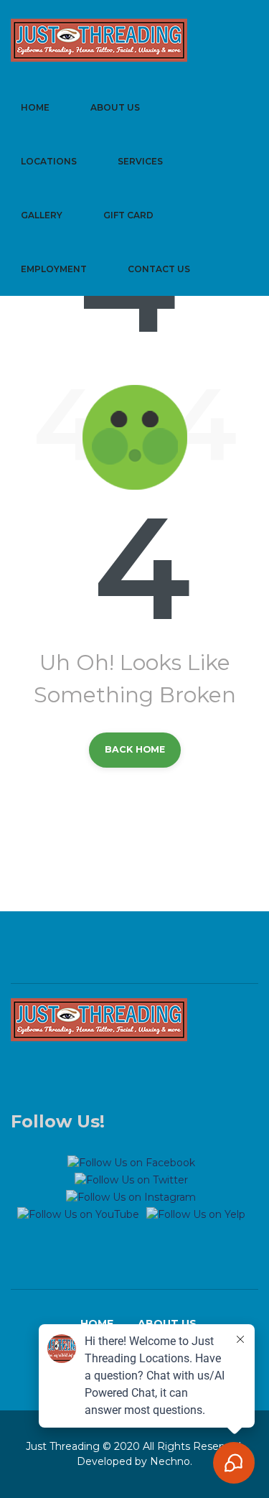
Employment (54, 269)
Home (35, 107)
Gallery (41, 215)
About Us (115, 107)
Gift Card (128, 215)
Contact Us (159, 269)
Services (140, 161)
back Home (135, 749)
